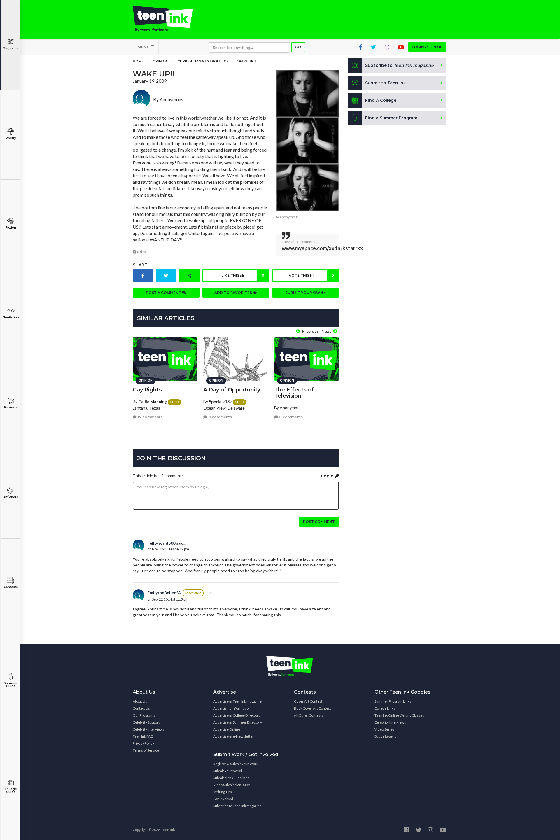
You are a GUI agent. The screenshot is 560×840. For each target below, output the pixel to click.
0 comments (219, 417)
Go (298, 47)
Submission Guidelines (231, 778)
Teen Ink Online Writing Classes (399, 715)
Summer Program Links (392, 701)
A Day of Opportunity (231, 389)
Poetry (11, 138)
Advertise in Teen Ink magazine (237, 701)
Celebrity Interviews (148, 729)
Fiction (11, 228)
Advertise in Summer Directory (237, 722)
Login (328, 476)
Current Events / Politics (202, 61)
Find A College (380, 100)
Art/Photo (10, 497)
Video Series (384, 729)
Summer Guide (11, 684)
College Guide (11, 790)
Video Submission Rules (232, 785)
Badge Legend (385, 736)
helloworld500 (161, 542)
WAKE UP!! (246, 61)
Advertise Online (226, 729)
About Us (140, 701)
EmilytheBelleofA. (164, 592)
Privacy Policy (143, 743)
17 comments (149, 417)
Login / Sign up (427, 47)
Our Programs (144, 715)
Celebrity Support (146, 722)
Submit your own (304, 292)
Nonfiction (11, 317)
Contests (11, 587)
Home (138, 61)
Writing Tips (222, 792)
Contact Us (141, 708)
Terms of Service (146, 750)
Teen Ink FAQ (143, 736)
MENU (143, 46)
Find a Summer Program (391, 117)
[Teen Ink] (168, 19)
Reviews (11, 407)
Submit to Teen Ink (385, 82)
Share (140, 264)
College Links (384, 708)
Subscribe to (399, 65)
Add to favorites (233, 292)
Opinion (160, 61)
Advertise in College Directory (236, 715)
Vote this (311, 275)
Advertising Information (232, 708)
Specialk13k (220, 401)
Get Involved (223, 799)
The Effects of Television (294, 392)
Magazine (11, 48)
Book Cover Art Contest (312, 708)
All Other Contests (308, 715)
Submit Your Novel (227, 771)
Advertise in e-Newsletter (233, 736)
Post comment (319, 521)
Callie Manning (152, 401)
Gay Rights (147, 389)
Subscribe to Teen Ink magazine (237, 806)
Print (141, 252)
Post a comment (164, 292)
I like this (241, 275)
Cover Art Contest (308, 701)
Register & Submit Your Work (235, 764)
